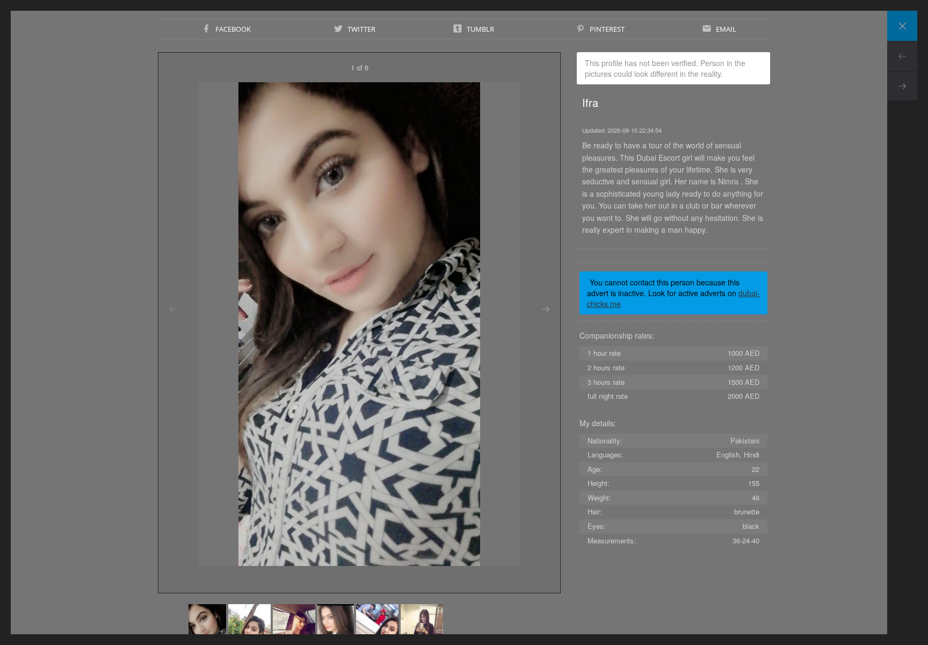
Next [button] (545, 309)
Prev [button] (173, 309)
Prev (902, 56)
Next (902, 86)
